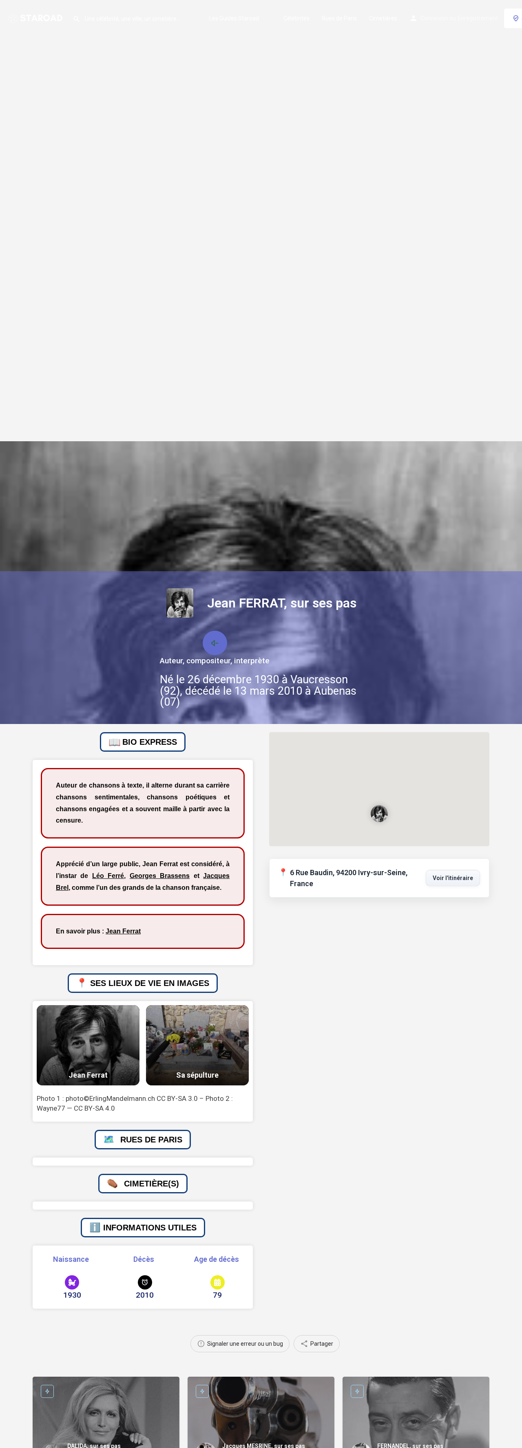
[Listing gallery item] (88, 1045)
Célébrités (296, 18)
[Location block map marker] (379, 813)
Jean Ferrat (123, 931)
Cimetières (383, 18)
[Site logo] (36, 17)
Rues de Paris (339, 18)
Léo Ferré (108, 875)
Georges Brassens (160, 875)
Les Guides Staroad (234, 18)
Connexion (434, 18)
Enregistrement (478, 18)
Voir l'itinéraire (453, 878)
